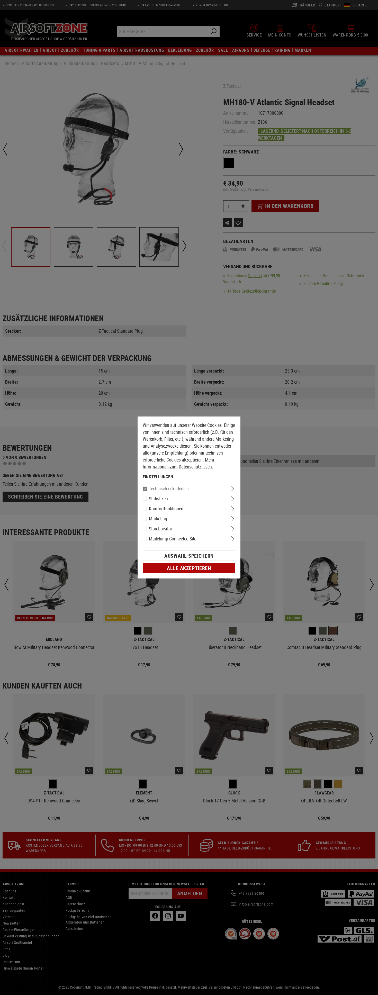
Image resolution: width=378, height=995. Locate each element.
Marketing (158, 518)
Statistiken (158, 498)
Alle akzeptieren (189, 568)
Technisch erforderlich (169, 488)
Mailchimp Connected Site (172, 539)
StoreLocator (160, 529)
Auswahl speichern (189, 555)
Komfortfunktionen (166, 508)
